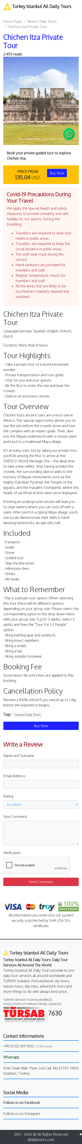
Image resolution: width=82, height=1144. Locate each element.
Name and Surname (18, 755)
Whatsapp (11, 1057)
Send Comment (41, 882)
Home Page (12, 21)
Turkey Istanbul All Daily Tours (41, 6)
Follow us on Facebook (21, 1102)
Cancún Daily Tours (27, 715)
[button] (9, 101)
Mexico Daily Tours (42, 21)
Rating (8, 796)
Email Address (14, 776)
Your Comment (15, 816)
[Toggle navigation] (6, 12)
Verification (12, 852)
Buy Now (57, 173)
